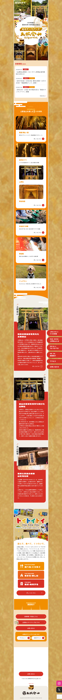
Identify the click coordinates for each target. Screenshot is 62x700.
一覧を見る (42, 96)
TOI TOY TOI (54, 347)
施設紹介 (53, 355)
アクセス (53, 361)
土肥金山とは (54, 340)
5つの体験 (54, 333)
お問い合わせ (54, 367)
